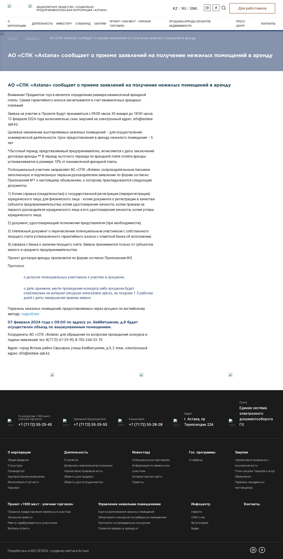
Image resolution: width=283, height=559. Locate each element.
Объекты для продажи (79, 476)
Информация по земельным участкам (151, 468)
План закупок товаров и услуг (255, 471)
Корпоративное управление (26, 476)
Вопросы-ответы (19, 528)
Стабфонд (83, 23)
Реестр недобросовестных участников (32, 522)
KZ (175, 8)
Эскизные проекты (20, 517)
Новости (32, 38)
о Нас (198, 517)
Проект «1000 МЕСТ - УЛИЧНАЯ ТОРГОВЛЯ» (130, 23)
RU (184, 8)
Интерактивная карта (147, 476)
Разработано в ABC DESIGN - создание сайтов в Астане (48, 551)
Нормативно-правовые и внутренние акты (251, 462)
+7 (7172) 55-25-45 (35, 424)
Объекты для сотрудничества (83, 482)
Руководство (16, 471)
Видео (195, 528)
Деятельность (42, 23)
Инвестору (64, 23)
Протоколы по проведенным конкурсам (124, 522)
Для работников (252, 8)
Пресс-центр (241, 23)
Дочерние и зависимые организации (88, 465)
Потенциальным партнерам (151, 460)
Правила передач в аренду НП (118, 528)
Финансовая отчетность (23, 482)
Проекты (138, 482)
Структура (15, 465)
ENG (193, 8)
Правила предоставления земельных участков (39, 511)
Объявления (243, 476)
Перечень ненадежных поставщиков (249, 484)
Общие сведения (18, 460)
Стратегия (71, 460)
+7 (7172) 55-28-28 (146, 424)
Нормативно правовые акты (83, 471)
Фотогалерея (199, 522)
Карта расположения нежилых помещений (126, 511)
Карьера (13, 487)
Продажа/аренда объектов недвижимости (189, 23)
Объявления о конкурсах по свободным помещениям (132, 517)
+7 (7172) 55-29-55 (90, 424)
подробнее (30, 314)
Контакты (268, 23)
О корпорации (17, 23)
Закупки (100, 23)
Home (12, 38)
